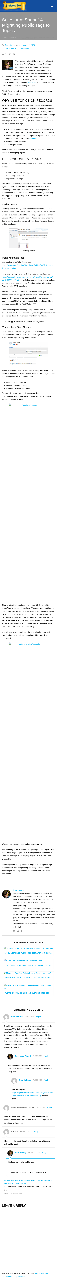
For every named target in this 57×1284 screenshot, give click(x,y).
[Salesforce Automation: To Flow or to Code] (29, 960)
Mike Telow (32, 82)
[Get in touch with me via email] (18, 931)
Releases (13, 48)
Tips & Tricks (23, 48)
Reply (38, 1016)
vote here (33, 138)
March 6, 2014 (29, 45)
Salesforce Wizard (23, 1056)
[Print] (15, 54)
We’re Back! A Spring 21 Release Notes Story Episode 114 (29, 993)
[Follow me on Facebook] (22, 931)
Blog (6, 48)
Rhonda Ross (17, 1016)
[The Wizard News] (13, 6)
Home (5, 37)
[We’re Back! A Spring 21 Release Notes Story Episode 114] (29, 987)
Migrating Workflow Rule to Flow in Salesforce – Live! (29, 978)
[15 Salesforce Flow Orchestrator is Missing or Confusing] (29, 948)
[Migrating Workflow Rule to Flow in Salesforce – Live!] (29, 973)
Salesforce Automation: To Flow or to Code (29, 965)
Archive (13, 37)
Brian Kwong (10, 45)
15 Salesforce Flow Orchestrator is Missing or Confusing (29, 953)
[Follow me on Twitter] (14, 931)
